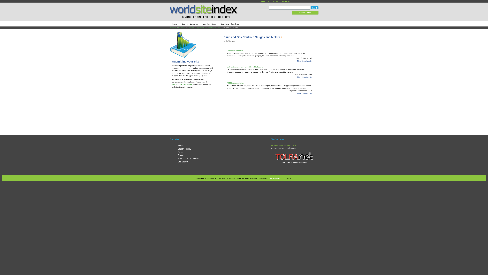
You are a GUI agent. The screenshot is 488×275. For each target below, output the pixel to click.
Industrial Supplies (194, 28)
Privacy (181, 155)
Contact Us (264, 1)
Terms (180, 152)
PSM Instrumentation (235, 83)
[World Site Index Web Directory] (204, 13)
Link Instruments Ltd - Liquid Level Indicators (245, 67)
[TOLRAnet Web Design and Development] (295, 160)
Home (174, 24)
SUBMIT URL (305, 12)
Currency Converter (190, 24)
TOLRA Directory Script (277, 178)
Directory (173, 28)
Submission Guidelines (230, 24)
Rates (275, 1)
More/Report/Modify (304, 61)
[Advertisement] (193, 110)
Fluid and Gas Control (212, 28)
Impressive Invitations (283, 146)
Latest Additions (209, 24)
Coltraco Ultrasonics (235, 51)
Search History (184, 149)
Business (182, 28)
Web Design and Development (294, 162)
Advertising (286, 1)
